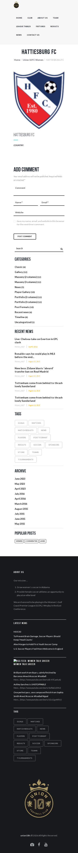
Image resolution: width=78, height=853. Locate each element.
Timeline (20, 317)
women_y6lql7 (20, 347)
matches (36, 423)
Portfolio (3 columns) (26, 302)
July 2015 (19, 513)
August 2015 (21, 508)
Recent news (22, 312)
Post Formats (22, 307)
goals (21, 423)
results (22, 445)
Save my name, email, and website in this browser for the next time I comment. (40, 223)
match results (26, 430)
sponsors (54, 445)
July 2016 (19, 493)
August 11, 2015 (34, 361)
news (43, 430)
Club (29, 18)
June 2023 (20, 478)
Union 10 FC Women (33, 59)
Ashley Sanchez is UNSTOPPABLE (30, 684)
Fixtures (40, 26)
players (22, 437)
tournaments (25, 459)
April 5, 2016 (32, 347)
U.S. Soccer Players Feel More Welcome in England (38, 648)
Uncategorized (23, 322)
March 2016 (21, 503)
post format (40, 437)
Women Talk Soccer (25, 664)
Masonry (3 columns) (26, 282)
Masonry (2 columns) (26, 276)
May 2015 (20, 523)
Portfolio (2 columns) (26, 297)
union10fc (25, 835)
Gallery (19, 272)
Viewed (19, 541)
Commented (31, 541)
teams (35, 452)
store (21, 452)
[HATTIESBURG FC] (39, 99)
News (19, 35)
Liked (42, 541)
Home (19, 18)
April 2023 (20, 488)
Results (54, 26)
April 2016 (20, 498)
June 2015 (20, 518)
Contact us (33, 35)
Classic (18, 267)
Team (55, 18)
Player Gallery (22, 292)
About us (43, 18)
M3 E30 (17, 631)
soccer (37, 445)
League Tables (23, 26)
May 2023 (20, 483)
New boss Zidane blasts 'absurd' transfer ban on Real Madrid (34, 370)
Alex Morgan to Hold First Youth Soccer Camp (35, 644)
